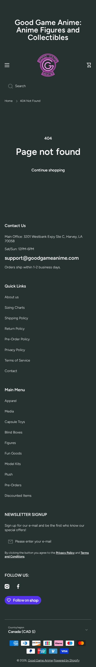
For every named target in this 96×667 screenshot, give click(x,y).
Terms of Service (17, 360)
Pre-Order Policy (17, 339)
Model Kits (13, 464)
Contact (11, 371)
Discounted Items (18, 495)
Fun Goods (13, 453)
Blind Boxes (13, 432)
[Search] (9, 86)
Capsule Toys (15, 422)
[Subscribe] (85, 541)
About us (12, 297)
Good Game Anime (40, 660)
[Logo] (48, 65)
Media (9, 411)
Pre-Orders (13, 485)
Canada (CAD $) (21, 631)
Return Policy (14, 328)
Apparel (11, 401)
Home (9, 101)
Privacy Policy (15, 350)
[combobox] (48, 86)
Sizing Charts (15, 307)
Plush (9, 474)
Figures (10, 443)
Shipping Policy (16, 318)
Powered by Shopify (66, 660)
